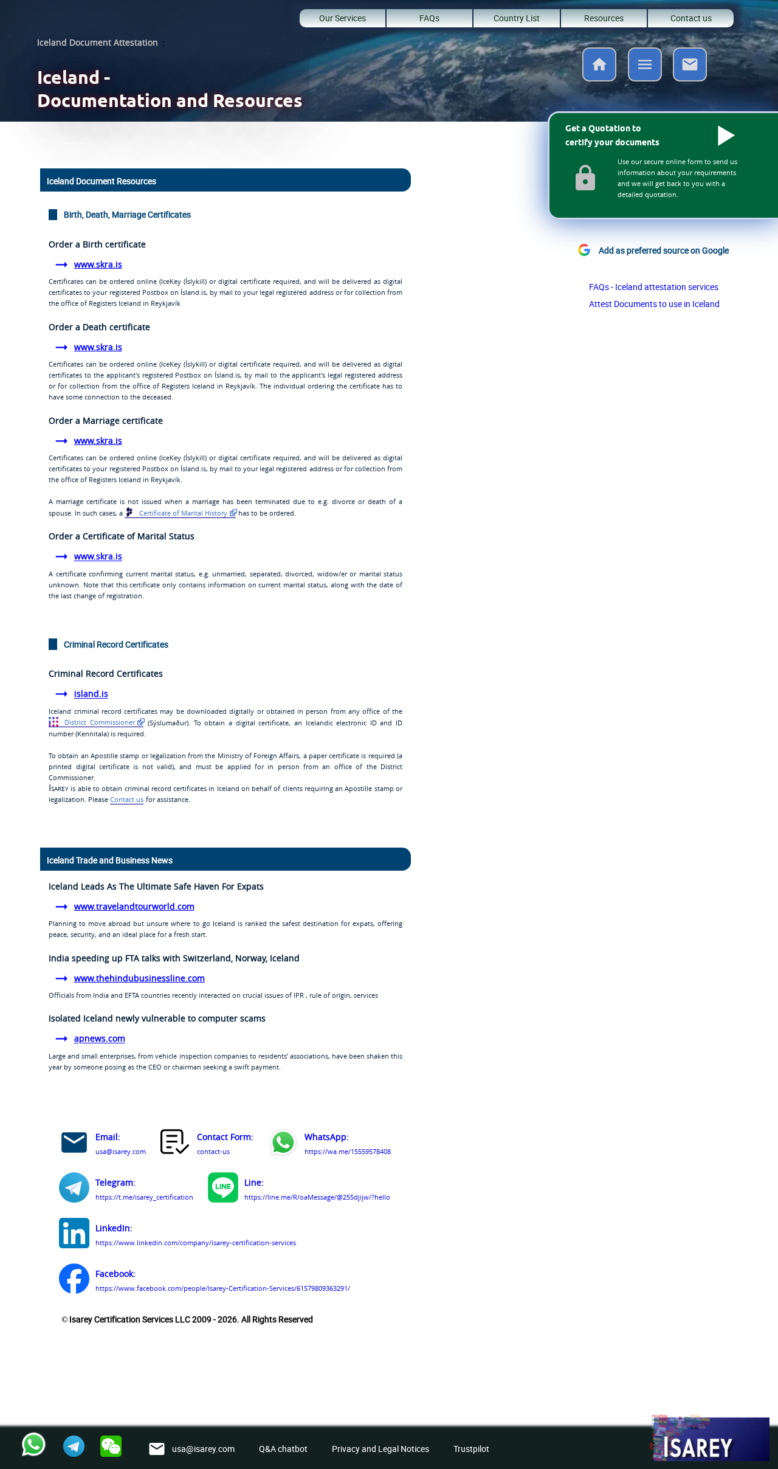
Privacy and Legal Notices (380, 1448)
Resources (604, 18)
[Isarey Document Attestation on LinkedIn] (74, 1235)
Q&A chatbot (283, 1448)
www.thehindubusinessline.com (139, 978)
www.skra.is (98, 264)
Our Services (342, 18)
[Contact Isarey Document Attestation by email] (74, 1144)
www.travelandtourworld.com (134, 906)
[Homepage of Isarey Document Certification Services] (708, 1438)
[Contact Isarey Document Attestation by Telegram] (74, 1189)
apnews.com (99, 1039)
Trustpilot (471, 1448)
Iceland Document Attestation (97, 42)
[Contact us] (690, 78)
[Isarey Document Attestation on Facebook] (74, 1280)
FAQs (429, 18)
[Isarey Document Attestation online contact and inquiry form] (175, 1144)
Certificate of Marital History (182, 512)
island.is (91, 694)
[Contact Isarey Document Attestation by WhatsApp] (283, 1144)
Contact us (691, 18)
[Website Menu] (645, 66)
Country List (517, 18)
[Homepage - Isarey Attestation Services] (599, 78)
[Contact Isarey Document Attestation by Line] (223, 1189)
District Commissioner (98, 722)
